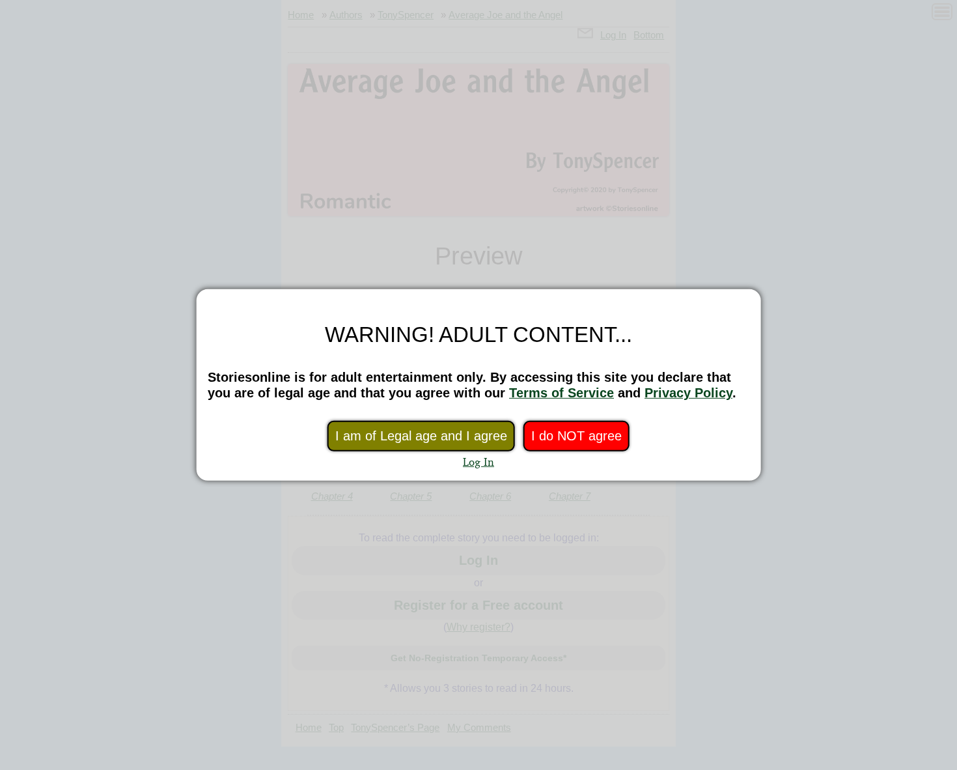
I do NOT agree (576, 436)
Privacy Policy (688, 393)
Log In (478, 461)
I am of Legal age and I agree (421, 436)
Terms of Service (561, 393)
